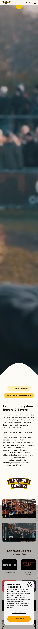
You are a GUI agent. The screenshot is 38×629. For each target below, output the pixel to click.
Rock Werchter (10, 573)
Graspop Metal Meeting (29, 573)
